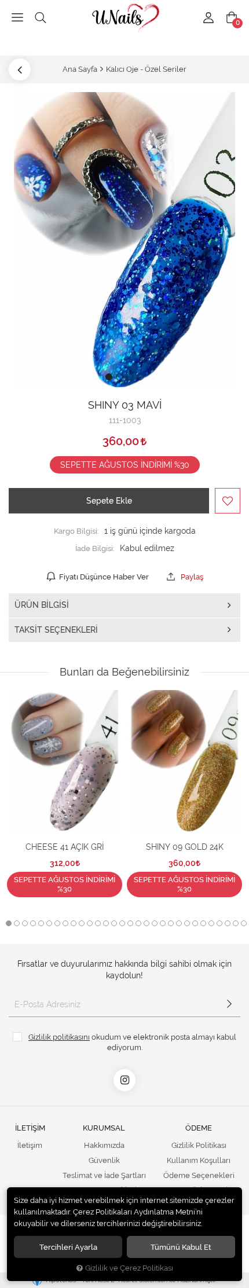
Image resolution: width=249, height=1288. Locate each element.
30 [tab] (244, 923)
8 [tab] (65, 923)
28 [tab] (227, 923)
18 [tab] (146, 923)
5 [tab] (41, 923)
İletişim (29, 1145)
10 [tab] (82, 923)
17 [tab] (138, 923)
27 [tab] (219, 923)
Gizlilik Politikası (198, 1145)
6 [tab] (49, 923)
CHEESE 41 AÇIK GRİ (64, 847)
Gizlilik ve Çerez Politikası (129, 1268)
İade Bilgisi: (95, 548)
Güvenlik (104, 1160)
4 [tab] (33, 923)
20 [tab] (163, 923)
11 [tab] (90, 923)
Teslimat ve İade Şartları (104, 1175)
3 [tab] (25, 923)
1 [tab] (9, 923)
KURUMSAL (104, 1128)
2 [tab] (17, 923)
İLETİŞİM (30, 1128)
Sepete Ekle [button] (109, 500)
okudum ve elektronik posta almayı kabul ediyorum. (132, 1042)
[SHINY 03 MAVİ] (124, 239)
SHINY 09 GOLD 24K (185, 847)
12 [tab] (98, 923)
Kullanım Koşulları (198, 1160)
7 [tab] (57, 923)
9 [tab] (73, 923)
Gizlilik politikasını (59, 1036)
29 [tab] (236, 923)
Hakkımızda (104, 1145)
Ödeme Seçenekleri (199, 1175)
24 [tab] (195, 923)
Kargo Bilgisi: (76, 530)
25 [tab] (203, 923)
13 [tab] (106, 923)
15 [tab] (122, 923)
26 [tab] (211, 923)
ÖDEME (198, 1128)
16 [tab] (130, 923)
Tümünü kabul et (181, 1247)
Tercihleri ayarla (68, 1247)
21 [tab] (171, 923)
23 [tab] (187, 923)
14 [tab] (114, 923)
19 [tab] (155, 923)
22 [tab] (179, 923)
